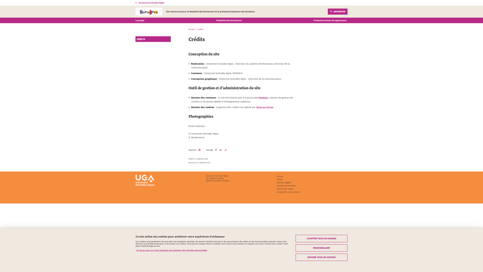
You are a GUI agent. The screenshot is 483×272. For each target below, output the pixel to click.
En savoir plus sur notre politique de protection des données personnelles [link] (171, 250)
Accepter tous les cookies (321, 238)
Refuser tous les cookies (322, 257)
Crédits (141, 39)
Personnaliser (321, 247)
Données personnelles (286, 185)
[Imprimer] (199, 150)
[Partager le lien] (225, 150)
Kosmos (263, 97)
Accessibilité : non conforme (289, 192)
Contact (280, 176)
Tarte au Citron (264, 107)
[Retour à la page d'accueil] (148, 12)
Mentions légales (284, 182)
